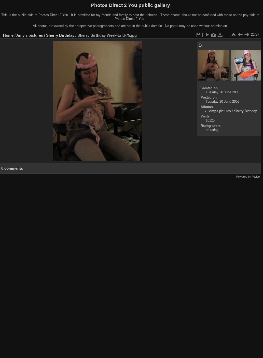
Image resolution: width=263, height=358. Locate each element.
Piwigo (256, 176)
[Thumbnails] (233, 34)
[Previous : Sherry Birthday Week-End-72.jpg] (240, 34)
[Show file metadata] (213, 34)
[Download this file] (220, 34)
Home (8, 35)
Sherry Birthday (60, 35)
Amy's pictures (29, 35)
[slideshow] (207, 34)
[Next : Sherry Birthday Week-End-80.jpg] (246, 34)
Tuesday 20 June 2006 (222, 92)
